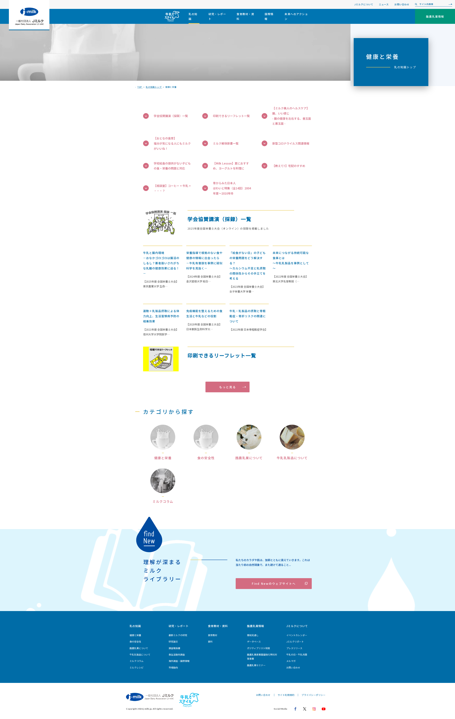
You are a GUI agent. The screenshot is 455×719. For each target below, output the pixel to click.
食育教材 (212, 635)
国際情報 (269, 16)
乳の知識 (193, 16)
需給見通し (253, 635)
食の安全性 (135, 641)
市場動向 (173, 667)
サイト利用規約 (286, 695)
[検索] (449, 4)
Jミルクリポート (295, 641)
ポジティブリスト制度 (258, 648)
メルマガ (291, 661)
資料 (210, 641)
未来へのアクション (296, 16)
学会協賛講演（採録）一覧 (171, 116)
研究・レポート (217, 16)
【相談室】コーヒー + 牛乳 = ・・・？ (172, 188)
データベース (254, 641)
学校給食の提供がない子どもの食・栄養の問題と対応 (172, 166)
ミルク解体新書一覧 (226, 143)
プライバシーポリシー (313, 695)
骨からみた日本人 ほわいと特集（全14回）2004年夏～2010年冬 (232, 188)
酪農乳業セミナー (256, 665)
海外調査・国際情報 (179, 661)
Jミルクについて (363, 4)
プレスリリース (294, 648)
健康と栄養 (135, 635)
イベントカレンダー (296, 635)
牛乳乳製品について (140, 654)
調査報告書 (174, 648)
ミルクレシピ (136, 667)
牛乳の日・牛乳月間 (296, 654)
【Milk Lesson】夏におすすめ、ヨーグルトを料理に (231, 166)
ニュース (384, 4)
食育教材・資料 (245, 16)
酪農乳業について (139, 648)
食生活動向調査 (177, 654)
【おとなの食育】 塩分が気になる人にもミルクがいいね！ (172, 143)
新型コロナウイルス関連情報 (290, 143)
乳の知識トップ (405, 67)
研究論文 (173, 641)
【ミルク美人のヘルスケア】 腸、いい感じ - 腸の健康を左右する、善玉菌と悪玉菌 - (291, 116)
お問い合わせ (401, 4)
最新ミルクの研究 (178, 635)
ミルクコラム (136, 661)
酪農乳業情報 (255, 626)
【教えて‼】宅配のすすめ (288, 166)
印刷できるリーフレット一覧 (231, 116)
